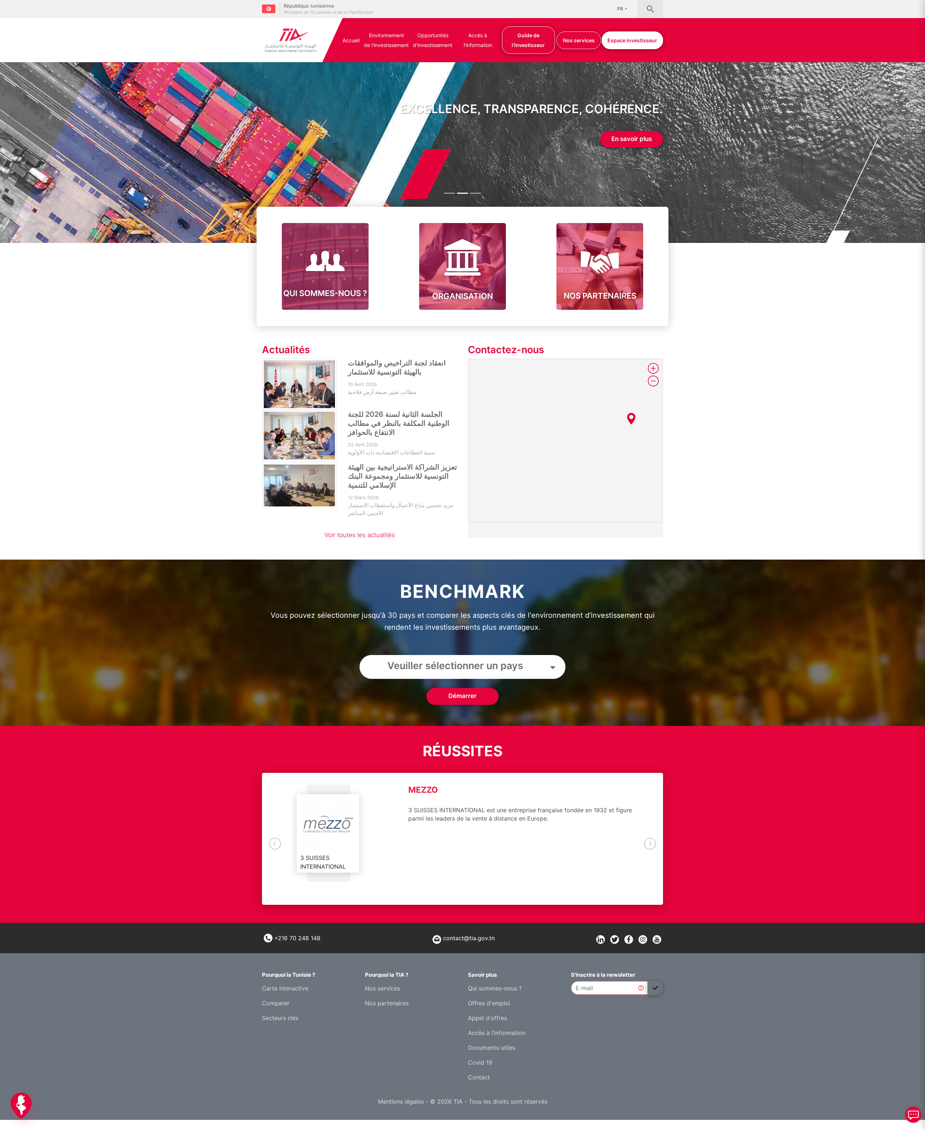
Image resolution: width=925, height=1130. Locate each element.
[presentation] (275, 842)
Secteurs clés (280, 1018)
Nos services (579, 40)
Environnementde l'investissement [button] (386, 40)
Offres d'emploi (489, 1003)
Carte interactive (285, 988)
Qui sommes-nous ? (495, 988)
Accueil (351, 40)
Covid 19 (480, 1062)
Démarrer (462, 695)
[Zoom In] (653, 368)
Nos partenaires (387, 1003)
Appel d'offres (487, 1018)
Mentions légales (401, 1101)
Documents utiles (491, 1047)
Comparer (275, 1003)
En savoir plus (631, 138)
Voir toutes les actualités (359, 535)
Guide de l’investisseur (528, 40)
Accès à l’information (478, 40)
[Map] (565, 440)
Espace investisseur (632, 40)
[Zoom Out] (653, 381)
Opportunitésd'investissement (432, 40)
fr (620, 9)
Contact (479, 1077)
